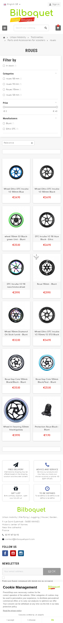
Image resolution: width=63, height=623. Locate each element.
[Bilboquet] (31, 15)
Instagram (21, 553)
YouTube (13, 553)
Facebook (5, 553)
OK (53, 571)
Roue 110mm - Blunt (47, 284)
